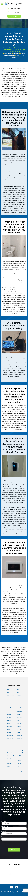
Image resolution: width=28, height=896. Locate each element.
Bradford (19, 695)
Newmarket (10, 738)
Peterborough (20, 750)
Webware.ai (15, 893)
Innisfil (18, 720)
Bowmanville (10, 695)
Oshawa (9, 747)
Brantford (9, 701)
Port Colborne (10, 753)
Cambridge (19, 704)
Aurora (18, 689)
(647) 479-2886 (15, 12)
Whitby (18, 766)
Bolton (18, 692)
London (9, 729)
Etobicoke (9, 714)
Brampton (9, 698)
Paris (18, 747)
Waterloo (19, 763)
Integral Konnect (16, 892)
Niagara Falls (20, 738)
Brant (18, 698)
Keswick (9, 723)
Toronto (9, 758)
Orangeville (10, 744)
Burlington (19, 701)
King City (19, 723)
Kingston (9, 726)
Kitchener (19, 726)
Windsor (9, 771)
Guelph (9, 717)
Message (3, 836)
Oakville (18, 741)
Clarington (9, 707)
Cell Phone (3, 831)
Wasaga (9, 763)
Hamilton (9, 720)
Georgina (19, 714)
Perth (8, 750)
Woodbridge (19, 771)
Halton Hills (19, 717)
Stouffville (19, 755)
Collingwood (10, 710)
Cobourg (19, 707)
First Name (4, 821)
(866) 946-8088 (15, 8)
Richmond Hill (20, 753)
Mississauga (10, 735)
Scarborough (10, 755)
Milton (18, 732)
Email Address (4, 826)
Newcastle (19, 735)
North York (10, 741)
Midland (9, 732)
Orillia (18, 744)
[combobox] (2, 833)
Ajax (8, 689)
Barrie (8, 692)
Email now (14, 16)
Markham (19, 729)
